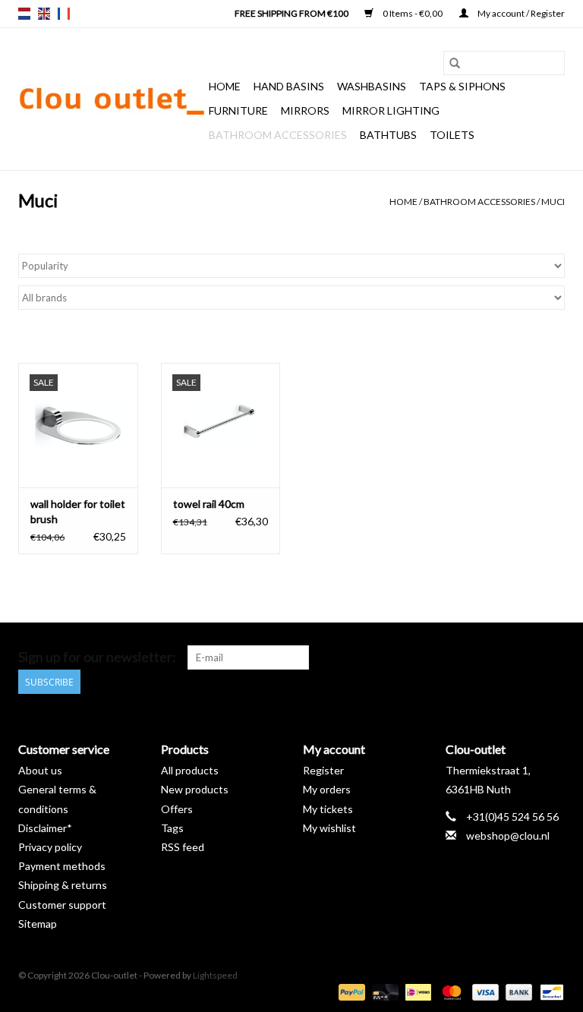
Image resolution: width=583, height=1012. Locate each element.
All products (190, 770)
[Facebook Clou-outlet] (473, 657)
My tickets (328, 808)
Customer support (62, 904)
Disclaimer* (45, 827)
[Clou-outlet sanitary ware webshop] (111, 99)
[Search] (454, 63)
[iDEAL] (416, 991)
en (44, 14)
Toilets (452, 134)
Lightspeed (215, 975)
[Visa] (483, 991)
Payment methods (62, 865)
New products (194, 789)
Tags (172, 827)
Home (225, 86)
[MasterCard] (449, 991)
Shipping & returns (62, 884)
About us (40, 770)
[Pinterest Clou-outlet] (499, 657)
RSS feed (182, 846)
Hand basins (289, 86)
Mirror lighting (391, 110)
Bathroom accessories (278, 134)
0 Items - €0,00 (412, 13)
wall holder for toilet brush (77, 511)
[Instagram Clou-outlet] (552, 657)
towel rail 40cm (208, 503)
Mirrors (305, 110)
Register (323, 770)
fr (64, 14)
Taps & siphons (462, 86)
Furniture (238, 110)
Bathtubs (388, 134)
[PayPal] (350, 991)
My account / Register (520, 13)
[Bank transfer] (517, 991)
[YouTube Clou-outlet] (526, 657)
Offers (177, 808)
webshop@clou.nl (508, 835)
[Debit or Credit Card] (383, 991)
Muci (553, 201)
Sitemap (37, 923)
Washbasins (371, 86)
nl (24, 14)
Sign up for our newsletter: (97, 657)
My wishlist (329, 827)
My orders (327, 789)
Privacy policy (50, 846)
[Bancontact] (549, 991)
